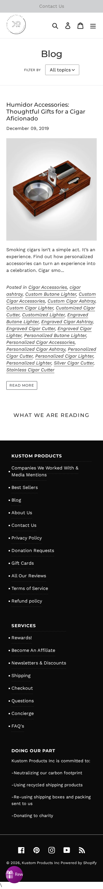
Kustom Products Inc (41, 863)
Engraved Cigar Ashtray (67, 321)
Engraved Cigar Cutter (30, 328)
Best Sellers (24, 487)
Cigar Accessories (47, 287)
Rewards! (21, 637)
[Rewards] (14, 874)
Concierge (22, 713)
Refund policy (26, 601)
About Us (21, 512)
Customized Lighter (43, 314)
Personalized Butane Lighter (55, 335)
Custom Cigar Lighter (29, 308)
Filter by (32, 70)
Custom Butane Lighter (50, 294)
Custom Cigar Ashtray (71, 301)
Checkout (22, 688)
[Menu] (93, 25)
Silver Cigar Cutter (74, 363)
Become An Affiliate (33, 650)
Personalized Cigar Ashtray (35, 349)
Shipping (21, 675)
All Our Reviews (28, 575)
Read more (21, 385)
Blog (16, 500)
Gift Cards (22, 563)
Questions (22, 700)
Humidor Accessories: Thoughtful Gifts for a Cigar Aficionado (45, 111)
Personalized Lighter (28, 363)
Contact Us (23, 525)
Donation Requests (32, 550)
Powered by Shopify (79, 863)
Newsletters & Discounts (38, 663)
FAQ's (17, 726)
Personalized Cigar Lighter (64, 356)
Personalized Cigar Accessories (40, 342)
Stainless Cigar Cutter (30, 370)
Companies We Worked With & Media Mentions (44, 471)
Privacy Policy (26, 538)
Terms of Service (29, 588)
